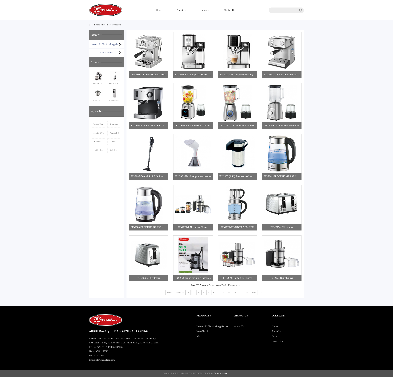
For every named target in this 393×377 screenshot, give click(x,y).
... (240, 292)
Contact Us (229, 10)
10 (234, 292)
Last (261, 292)
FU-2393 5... (98, 83)
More (199, 336)
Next (254, 292)
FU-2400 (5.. (98, 100)
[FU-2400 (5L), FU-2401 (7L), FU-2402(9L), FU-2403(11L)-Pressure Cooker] (98, 93)
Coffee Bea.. (98, 124)
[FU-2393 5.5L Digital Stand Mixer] (98, 76)
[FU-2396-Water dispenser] (114, 93)
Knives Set (114, 133)
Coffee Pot (98, 150)
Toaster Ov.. (98, 133)
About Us (181, 10)
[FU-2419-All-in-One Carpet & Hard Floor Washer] (114, 76)
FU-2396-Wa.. (114, 100)
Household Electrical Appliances (106, 44)
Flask (114, 141)
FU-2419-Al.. (114, 83)
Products (205, 10)
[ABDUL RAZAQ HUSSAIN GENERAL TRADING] (105, 10)
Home (159, 10)
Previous (180, 292)
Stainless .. (98, 141)
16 (246, 292)
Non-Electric (106, 52)
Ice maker (114, 124)
